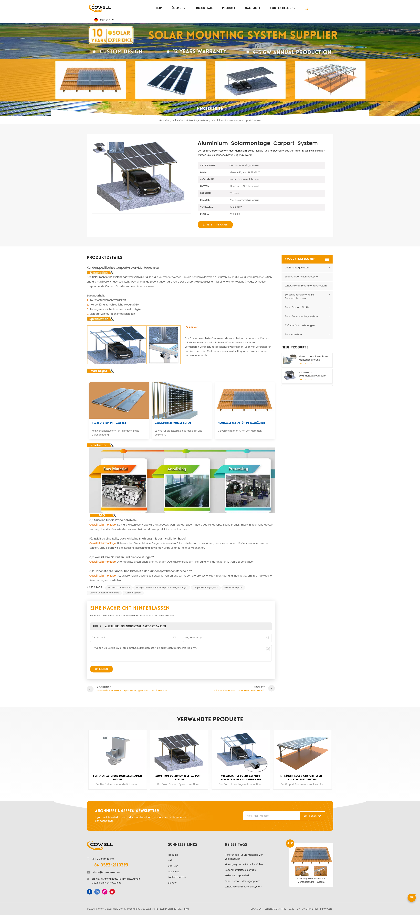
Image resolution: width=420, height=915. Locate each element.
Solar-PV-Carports (233, 587)
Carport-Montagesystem (206, 587)
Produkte (173, 855)
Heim (159, 8)
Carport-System (133, 592)
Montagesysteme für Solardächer (244, 864)
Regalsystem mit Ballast (109, 423)
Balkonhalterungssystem (173, 423)
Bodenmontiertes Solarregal (240, 870)
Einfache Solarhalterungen (300, 325)
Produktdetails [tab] (104, 258)
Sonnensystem (293, 334)
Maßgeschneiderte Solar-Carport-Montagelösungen (161, 587)
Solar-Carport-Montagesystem (302, 277)
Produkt (228, 8)
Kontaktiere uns (282, 8)
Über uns (178, 8)
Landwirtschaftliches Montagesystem (306, 286)
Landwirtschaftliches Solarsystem (243, 887)
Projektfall (204, 8)
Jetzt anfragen (217, 225)
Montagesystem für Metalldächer (241, 423)
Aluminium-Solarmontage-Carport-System (135, 626)
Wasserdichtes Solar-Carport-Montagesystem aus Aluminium (179, 778)
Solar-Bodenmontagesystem (301, 316)
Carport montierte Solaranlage (104, 592)
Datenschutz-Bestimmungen (314, 909)
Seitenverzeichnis (275, 909)
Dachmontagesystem (297, 268)
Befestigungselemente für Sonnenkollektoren (300, 296)
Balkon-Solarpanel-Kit (237, 875)
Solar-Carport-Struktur (297, 307)
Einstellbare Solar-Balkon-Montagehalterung (313, 358)
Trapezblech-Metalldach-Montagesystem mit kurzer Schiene (311, 880)
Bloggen (172, 883)
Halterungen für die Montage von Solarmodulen (244, 857)
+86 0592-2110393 (110, 865)
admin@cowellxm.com (106, 872)
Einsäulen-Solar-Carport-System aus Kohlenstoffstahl (241, 778)
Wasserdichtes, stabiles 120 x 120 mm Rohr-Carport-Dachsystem (302, 778)
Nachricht (252, 8)
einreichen (310, 816)
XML (291, 909)
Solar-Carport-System (119, 587)
